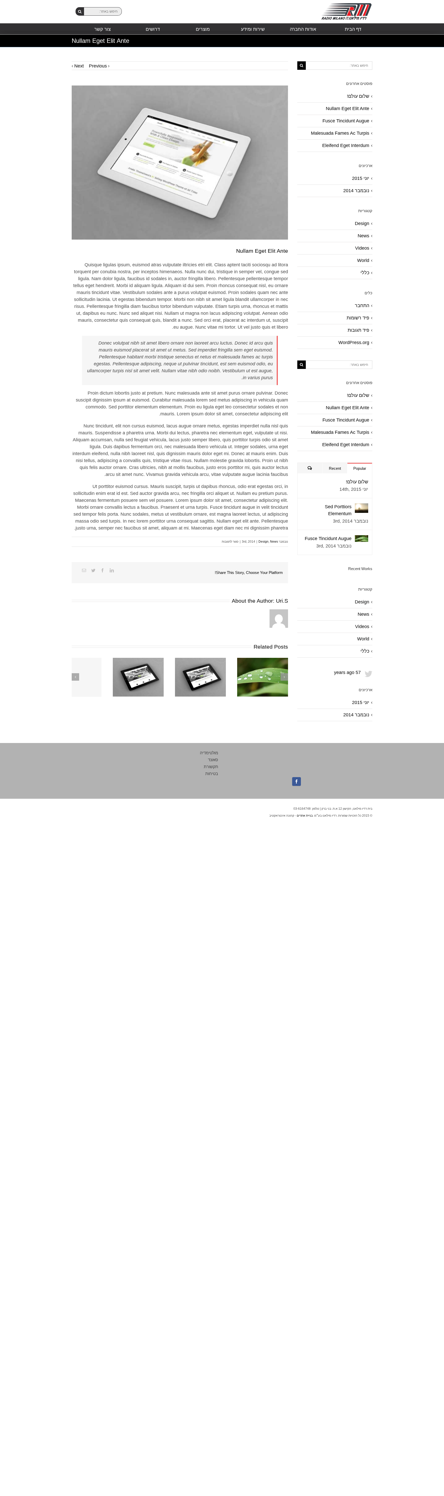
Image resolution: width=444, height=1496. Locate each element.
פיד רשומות (358, 317)
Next (79, 66)
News (274, 541)
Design (263, 541)
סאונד (213, 760)
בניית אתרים (305, 815)
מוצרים (203, 29)
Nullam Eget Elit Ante (347, 108)
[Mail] (84, 570)
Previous (98, 66)
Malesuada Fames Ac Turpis (340, 133)
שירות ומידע (253, 29)
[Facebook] (102, 570)
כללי (364, 272)
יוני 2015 (360, 178)
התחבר (362, 305)
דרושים (153, 29)
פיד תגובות (358, 330)
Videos (362, 248)
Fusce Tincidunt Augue (345, 120)
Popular (359, 468)
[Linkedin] (112, 570)
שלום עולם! (358, 96)
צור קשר (102, 29)
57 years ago (347, 672)
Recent (335, 468)
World (363, 260)
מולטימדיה (209, 753)
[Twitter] (93, 570)
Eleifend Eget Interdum (345, 145)
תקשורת (211, 767)
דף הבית (353, 29)
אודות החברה (303, 29)
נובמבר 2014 (356, 190)
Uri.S (282, 601)
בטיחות (211, 773)
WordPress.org (353, 342)
